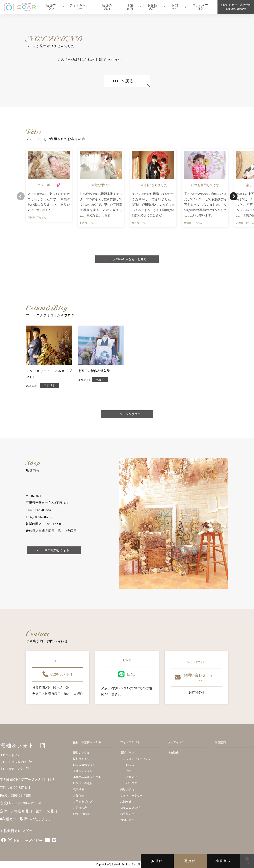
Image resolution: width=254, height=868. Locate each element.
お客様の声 (152, 7)
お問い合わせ (81, 813)
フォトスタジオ (130, 742)
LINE (131, 674)
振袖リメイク (81, 758)
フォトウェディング (138, 758)
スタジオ (49, 385)
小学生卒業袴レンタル (87, 777)
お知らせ (175, 7)
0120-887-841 (61, 674)
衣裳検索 (78, 789)
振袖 (16, 841)
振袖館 (157, 861)
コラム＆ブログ (200, 7)
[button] (233, 196)
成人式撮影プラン (84, 765)
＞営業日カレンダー (16, 831)
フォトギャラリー (79, 7)
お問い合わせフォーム (200, 677)
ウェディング (175, 742)
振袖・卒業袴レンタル (87, 742)
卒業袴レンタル (82, 770)
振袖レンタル (81, 752)
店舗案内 (130, 7)
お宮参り (131, 777)
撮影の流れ (107, 7)
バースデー (133, 783)
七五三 (100, 379)
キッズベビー (32, 841)
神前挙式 (223, 861)
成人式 (130, 765)
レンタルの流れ (82, 783)
